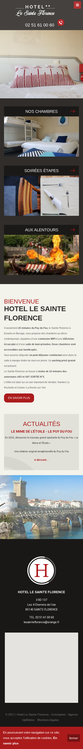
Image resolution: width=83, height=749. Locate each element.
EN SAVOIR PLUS (19, 397)
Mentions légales (48, 719)
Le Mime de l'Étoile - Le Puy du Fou (41, 431)
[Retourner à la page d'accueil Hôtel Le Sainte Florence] (35, 11)
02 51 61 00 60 (44, 617)
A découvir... (41, 460)
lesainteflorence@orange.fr (41, 622)
